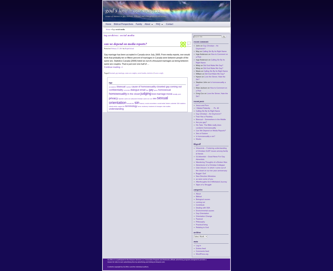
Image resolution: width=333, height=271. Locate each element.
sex (154, 98)
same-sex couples (131, 73)
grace (156, 90)
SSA (178, 103)
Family (139, 24)
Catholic (128, 87)
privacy (113, 98)
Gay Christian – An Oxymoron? (208, 114)
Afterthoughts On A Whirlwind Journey (211, 182)
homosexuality (118, 93)
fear (147, 90)
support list (121, 106)
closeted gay (163, 86)
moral (169, 94)
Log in (198, 245)
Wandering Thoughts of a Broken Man (211, 162)
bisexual (112, 73)
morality (175, 94)
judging (145, 93)
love (154, 94)
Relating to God (202, 227)
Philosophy (200, 222)
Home (108, 24)
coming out (176, 86)
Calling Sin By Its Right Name (215, 51)
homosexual (164, 90)
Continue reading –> (113, 67)
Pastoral (199, 219)
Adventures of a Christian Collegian (210, 165)
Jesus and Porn (202, 105)
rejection (121, 99)
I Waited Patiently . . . (207, 108)
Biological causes (203, 199)
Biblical (199, 196)
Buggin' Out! (201, 173)
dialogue (134, 90)
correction (127, 90)
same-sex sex (147, 99)
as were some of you (204, 179)
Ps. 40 (216, 108)
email (142, 90)
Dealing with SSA (203, 208)
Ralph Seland (129, 48)
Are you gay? (201, 122)
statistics (150, 73)
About (146, 25)
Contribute (200, 205)
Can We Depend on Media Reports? (125, 44)
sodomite (173, 103)
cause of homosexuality (144, 86)
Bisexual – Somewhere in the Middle (211, 119)
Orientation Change (204, 216)
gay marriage (120, 73)
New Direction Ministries (206, 176)
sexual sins (130, 103)
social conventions (151, 103)
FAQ (157, 25)
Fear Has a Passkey (204, 116)
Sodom (168, 103)
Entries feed (201, 248)
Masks (198, 139)
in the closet (133, 94)
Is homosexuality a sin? (205, 136)
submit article (113, 106)
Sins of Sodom (202, 133)
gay (151, 89)
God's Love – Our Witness (132, 10)
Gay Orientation (202, 213)
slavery (142, 103)
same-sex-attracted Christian (133, 99)
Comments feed (202, 251)
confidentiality (116, 90)
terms (139, 106)
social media (142, 73)
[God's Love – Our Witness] (166, 11)
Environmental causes (205, 211)
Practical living (202, 225)
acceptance (112, 87)
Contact (169, 24)
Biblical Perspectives (123, 24)
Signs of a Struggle (204, 185)
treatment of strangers (156, 106)
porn (179, 94)
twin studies (167, 106)
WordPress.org (202, 254)
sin (137, 102)
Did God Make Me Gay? (213, 65)
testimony (145, 106)
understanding (116, 109)
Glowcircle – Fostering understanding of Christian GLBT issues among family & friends (212, 151)
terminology (131, 106)
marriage (161, 94)
